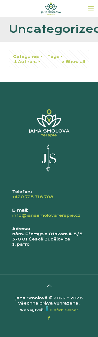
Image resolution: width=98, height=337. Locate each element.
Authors (27, 61)
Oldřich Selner (64, 310)
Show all (75, 61)
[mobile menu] (90, 8)
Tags (53, 56)
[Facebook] (49, 317)
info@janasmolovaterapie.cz (46, 215)
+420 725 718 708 (32, 197)
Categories (26, 56)
